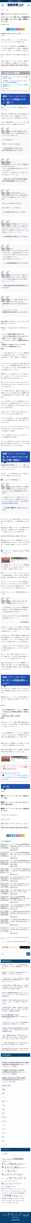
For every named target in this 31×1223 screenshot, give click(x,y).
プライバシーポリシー (16, 1215)
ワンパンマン (6, 1191)
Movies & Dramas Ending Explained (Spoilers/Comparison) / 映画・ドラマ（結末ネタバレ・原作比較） (15, 1064)
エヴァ (13, 1171)
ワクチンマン (24, 1188)
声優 (9, 1196)
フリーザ (14, 1186)
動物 (11, 1193)
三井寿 (13, 1191)
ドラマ (4, 1097)
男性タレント (5, 1117)
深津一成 (5, 1200)
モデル (17, 1188)
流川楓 (22, 1198)
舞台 (23, 1200)
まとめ (6, 88)
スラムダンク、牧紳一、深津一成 (10, 1181)
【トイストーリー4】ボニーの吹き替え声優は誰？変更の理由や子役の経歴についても (15, 938)
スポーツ (4, 1129)
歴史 (3, 1140)
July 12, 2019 (20, 181)
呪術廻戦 (21, 1193)
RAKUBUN (18, 1159)
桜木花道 (10, 1198)
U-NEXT (5, 1161)
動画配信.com (6, 1085)
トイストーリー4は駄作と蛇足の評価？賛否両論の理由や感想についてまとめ (15, 942)
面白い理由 (15, 1202)
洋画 (16, 14)
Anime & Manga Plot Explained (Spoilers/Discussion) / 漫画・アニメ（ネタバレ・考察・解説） (15, 1079)
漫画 (10, 1200)
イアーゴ (5, 1171)
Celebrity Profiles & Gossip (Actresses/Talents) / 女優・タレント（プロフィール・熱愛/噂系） (14, 1072)
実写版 (16, 1196)
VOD (3, 1089)
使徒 (25, 1191)
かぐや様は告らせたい (14, 1164)
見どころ (5, 1202)
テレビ (4, 1125)
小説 (3, 1105)
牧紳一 (13, 1200)
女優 (3, 1113)
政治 (3, 1137)
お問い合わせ (15, 1217)
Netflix (9, 1159)
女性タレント (5, 1121)
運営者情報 (25, 1215)
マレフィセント (8, 1188)
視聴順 (10, 1202)
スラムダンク (19, 1178)
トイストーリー (24, 14)
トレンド (4, 1144)
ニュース (4, 1058)
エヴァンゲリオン (13, 1174)
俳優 (3, 1109)
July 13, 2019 (18, 150)
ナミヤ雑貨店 (6, 1186)
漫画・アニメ (5, 1101)
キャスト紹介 (6, 1178)
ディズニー (9, 14)
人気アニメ (19, 1191)
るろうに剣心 (12, 1167)
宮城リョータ (22, 1196)
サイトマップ (6, 1215)
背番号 (18, 1200)
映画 (2, 13)
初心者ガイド (6, 1193)
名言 (16, 1193)
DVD (4, 1159)
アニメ (24, 1167)
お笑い (4, 1133)
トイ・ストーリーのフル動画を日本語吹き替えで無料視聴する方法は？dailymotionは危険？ (15, 777)
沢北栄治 (17, 1198)
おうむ (10, 1161)
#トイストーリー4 (11, 174)
